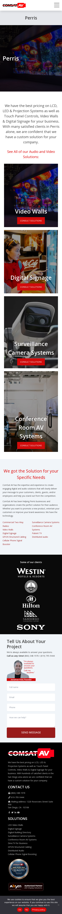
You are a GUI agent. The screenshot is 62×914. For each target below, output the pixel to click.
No (26, 910)
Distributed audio (40, 536)
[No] (58, 904)
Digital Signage (31, 278)
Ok (19, 910)
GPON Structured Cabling (14, 536)
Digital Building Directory (19, 832)
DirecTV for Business (18, 843)
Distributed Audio (16, 850)
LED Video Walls (15, 825)
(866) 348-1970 (18, 793)
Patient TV (37, 533)
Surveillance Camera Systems (45, 522)
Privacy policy (38, 910)
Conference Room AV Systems (31, 427)
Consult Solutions (31, 220)
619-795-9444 (17, 797)
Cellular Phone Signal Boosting (22, 854)
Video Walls (31, 211)
